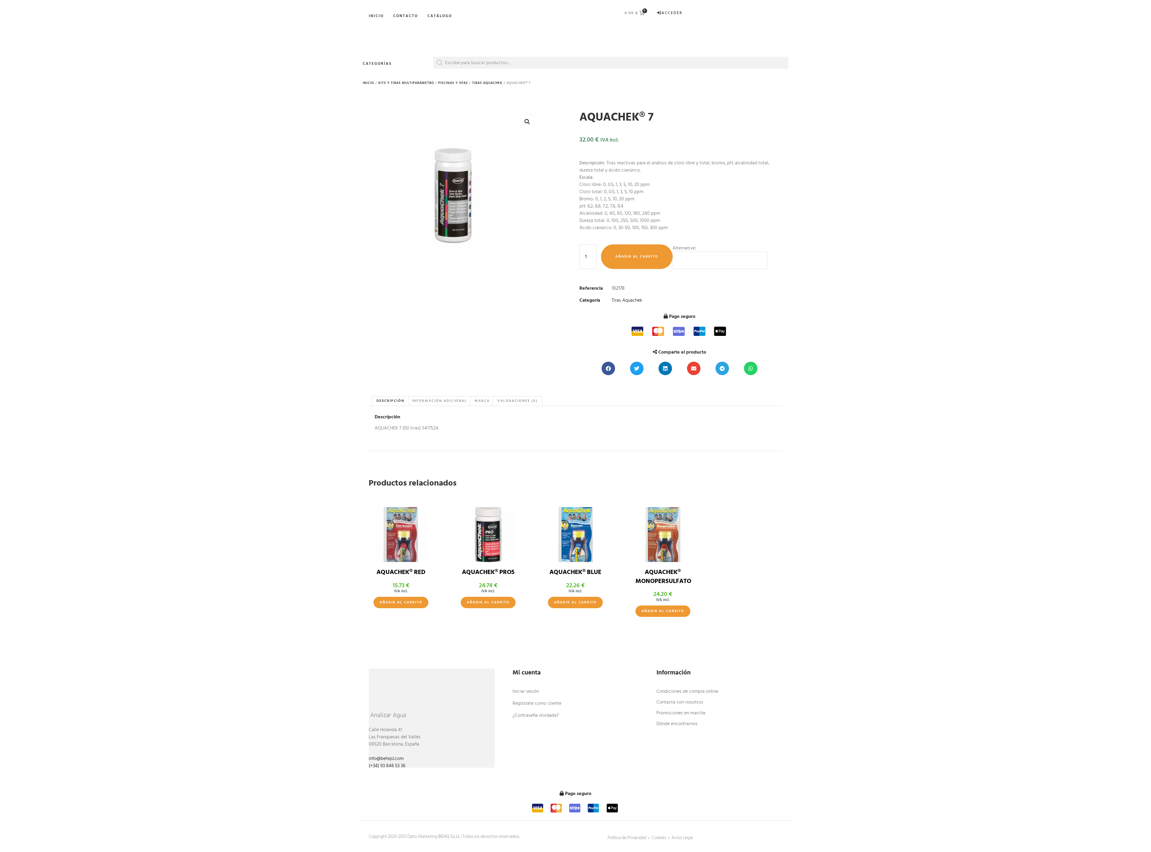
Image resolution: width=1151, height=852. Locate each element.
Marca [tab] (482, 401)
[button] (527, 121)
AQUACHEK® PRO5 (488, 572)
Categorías (377, 63)
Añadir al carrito (636, 256)
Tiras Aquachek (487, 83)
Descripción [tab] (390, 401)
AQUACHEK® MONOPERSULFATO (663, 576)
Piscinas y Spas (453, 83)
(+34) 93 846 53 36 (387, 766)
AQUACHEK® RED (400, 572)
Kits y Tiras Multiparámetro (406, 83)
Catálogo (439, 16)
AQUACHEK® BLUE (575, 572)
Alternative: (684, 248)
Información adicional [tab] (439, 401)
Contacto (405, 16)
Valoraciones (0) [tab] (517, 401)
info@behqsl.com (386, 758)
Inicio (376, 16)
